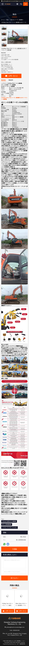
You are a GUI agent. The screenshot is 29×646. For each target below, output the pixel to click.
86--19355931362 (15, 630)
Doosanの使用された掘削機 (9, 521)
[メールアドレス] (8, 544)
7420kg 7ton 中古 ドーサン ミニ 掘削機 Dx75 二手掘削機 (7, 604)
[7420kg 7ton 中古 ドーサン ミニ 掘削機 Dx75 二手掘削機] (7, 596)
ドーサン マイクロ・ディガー (9, 527)
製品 (7, 19)
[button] (4, 46)
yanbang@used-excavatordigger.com (12, 1)
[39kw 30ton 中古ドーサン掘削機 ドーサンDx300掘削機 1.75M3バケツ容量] (21, 596)
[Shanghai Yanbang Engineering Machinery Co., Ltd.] (8, 4)
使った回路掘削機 (6, 524)
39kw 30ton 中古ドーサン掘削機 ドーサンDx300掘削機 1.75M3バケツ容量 (21, 604)
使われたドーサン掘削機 (16, 19)
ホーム (2, 19)
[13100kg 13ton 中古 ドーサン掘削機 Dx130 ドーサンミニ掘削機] (17, 36)
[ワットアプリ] (4, 544)
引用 (25, 4)
